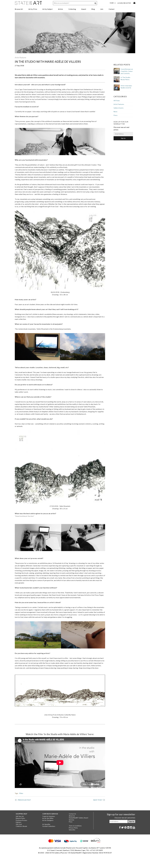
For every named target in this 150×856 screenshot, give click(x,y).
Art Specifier (46, 824)
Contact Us (72, 814)
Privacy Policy (73, 828)
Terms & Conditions (75, 826)
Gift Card (19, 824)
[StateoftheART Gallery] (28, 3)
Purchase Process (21, 820)
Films (21, 793)
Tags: (16, 793)
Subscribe (72, 830)
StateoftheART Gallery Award (78, 818)
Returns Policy (20, 818)
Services (71, 820)
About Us (72, 816)
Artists (60, 9)
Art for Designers (47, 820)
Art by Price (32, 9)
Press (116, 115)
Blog (93, 9)
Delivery (18, 822)
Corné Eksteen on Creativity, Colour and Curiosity (127, 71)
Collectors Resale (21, 826)
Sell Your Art (20, 816)
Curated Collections (48, 826)
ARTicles (117, 100)
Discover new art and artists (125, 818)
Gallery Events (119, 108)
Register (127, 3)
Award (83, 9)
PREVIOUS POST (24, 800)
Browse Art (19, 9)
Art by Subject (47, 9)
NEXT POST (98, 800)
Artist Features (20, 57)
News (115, 111)
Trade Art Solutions (48, 816)
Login (120, 3)
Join (101, 9)
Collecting (72, 9)
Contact (111, 9)
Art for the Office (47, 818)
